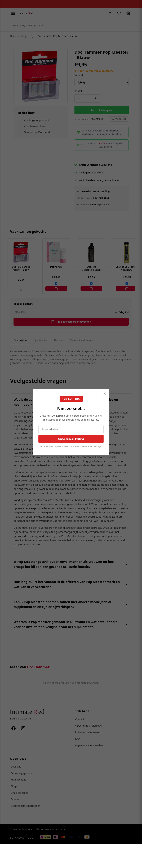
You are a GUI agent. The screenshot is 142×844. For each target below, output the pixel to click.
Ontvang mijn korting (71, 438)
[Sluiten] (104, 394)
